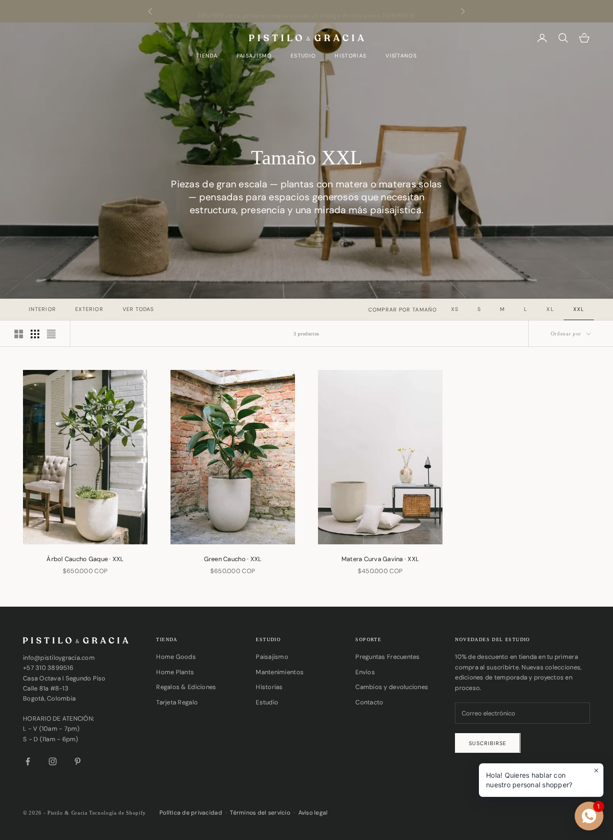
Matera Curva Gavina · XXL (380, 559)
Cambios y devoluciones (391, 687)
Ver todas (138, 309)
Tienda (206, 56)
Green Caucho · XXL (233, 559)
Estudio (303, 56)
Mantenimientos (280, 672)
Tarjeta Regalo (177, 702)
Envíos (365, 672)
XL (550, 309)
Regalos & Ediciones (186, 687)
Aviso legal (313, 813)
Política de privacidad (190, 813)
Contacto (369, 702)
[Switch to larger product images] (18, 334)
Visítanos (401, 56)
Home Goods (176, 657)
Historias (350, 56)
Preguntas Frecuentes (387, 657)
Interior (42, 309)
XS (454, 309)
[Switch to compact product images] (51, 334)
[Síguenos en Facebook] (28, 761)
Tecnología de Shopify (117, 813)
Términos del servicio (260, 813)
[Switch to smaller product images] (35, 334)
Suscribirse (487, 743)
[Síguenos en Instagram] (52, 761)
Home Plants (175, 672)
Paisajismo (254, 56)
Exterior (89, 309)
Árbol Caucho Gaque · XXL (85, 559)
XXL (578, 309)
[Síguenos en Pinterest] (77, 761)
